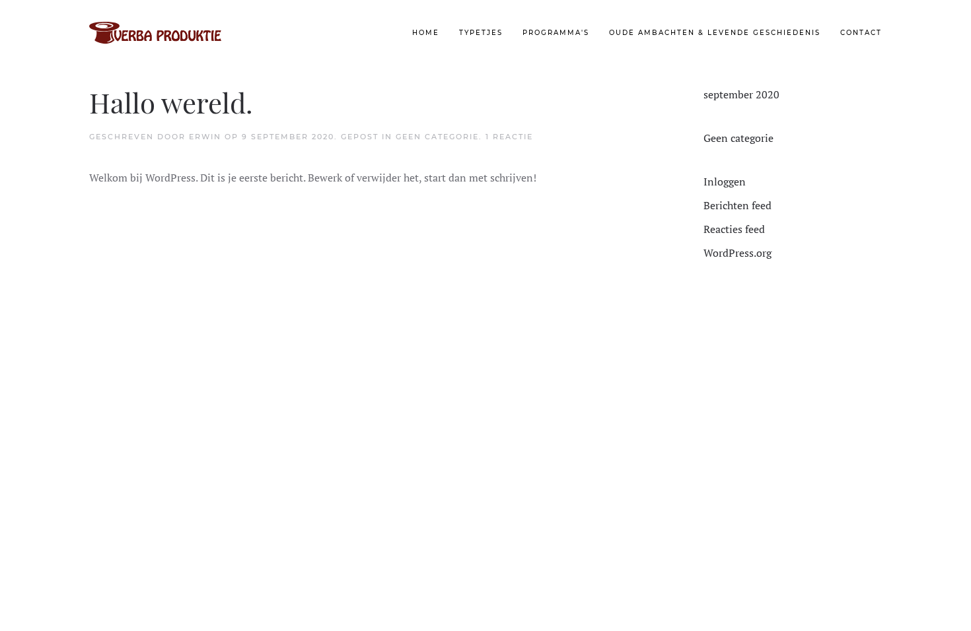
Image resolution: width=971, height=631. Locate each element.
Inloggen (724, 181)
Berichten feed (737, 205)
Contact (861, 32)
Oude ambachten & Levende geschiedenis (714, 32)
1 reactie (509, 136)
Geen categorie (437, 136)
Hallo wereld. (171, 102)
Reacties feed (734, 229)
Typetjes (481, 32)
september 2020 (741, 94)
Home (425, 32)
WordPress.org (737, 253)
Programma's (555, 32)
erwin (205, 136)
